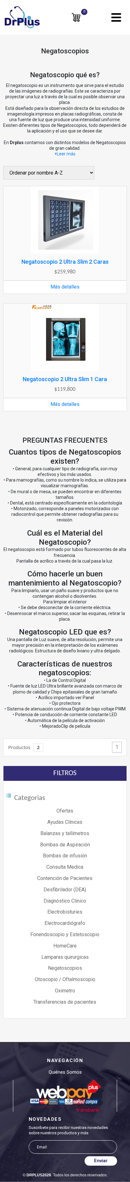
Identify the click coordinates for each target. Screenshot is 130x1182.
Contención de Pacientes (64, 878)
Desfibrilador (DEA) (65, 890)
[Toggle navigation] (116, 17)
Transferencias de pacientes (64, 1002)
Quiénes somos (65, 1072)
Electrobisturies (64, 912)
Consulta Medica (64, 867)
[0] (76, 17)
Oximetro (65, 991)
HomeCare (65, 946)
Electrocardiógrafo (64, 923)
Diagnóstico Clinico (65, 901)
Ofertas (64, 811)
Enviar (101, 1160)
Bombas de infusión (65, 856)
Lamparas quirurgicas (65, 957)
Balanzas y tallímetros (64, 833)
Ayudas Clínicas (64, 822)
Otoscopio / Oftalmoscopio (65, 979)
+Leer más (64, 153)
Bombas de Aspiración (65, 845)
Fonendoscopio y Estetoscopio (64, 934)
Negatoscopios (65, 968)
